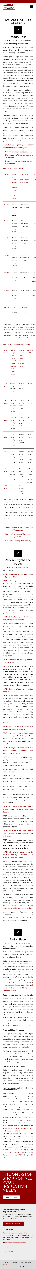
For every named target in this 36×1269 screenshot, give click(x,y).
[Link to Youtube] (23, 1266)
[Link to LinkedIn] (29, 1266)
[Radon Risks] (18, 30)
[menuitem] (30, 6)
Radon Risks (18, 37)
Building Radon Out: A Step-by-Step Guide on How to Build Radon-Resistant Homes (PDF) (18, 1152)
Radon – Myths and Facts (18, 561)
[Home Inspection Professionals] (15, 6)
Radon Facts (18, 939)
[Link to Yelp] (32, 1266)
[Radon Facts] (18, 932)
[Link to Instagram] (26, 1266)
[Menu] (30, 6)
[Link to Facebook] (18, 1266)
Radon (20, 41)
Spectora (28, 41)
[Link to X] (20, 1266)
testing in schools (21, 1047)
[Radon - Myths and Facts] (18, 553)
